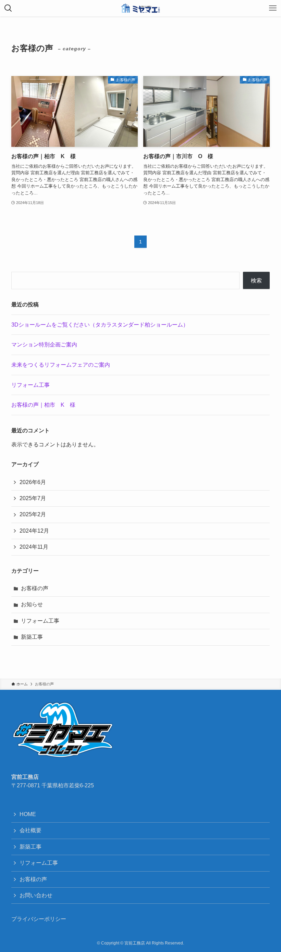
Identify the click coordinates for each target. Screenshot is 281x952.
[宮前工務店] (140, 8)
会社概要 (30, 830)
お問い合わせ (36, 895)
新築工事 (32, 637)
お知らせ (32, 604)
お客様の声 (34, 588)
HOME (28, 814)
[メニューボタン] (273, 8)
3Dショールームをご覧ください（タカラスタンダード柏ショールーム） (99, 325)
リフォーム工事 (30, 385)
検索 (256, 280)
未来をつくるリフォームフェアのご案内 (60, 365)
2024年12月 (34, 531)
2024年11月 (34, 547)
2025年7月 (33, 498)
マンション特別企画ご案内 (44, 344)
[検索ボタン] (8, 8)
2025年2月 (33, 514)
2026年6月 (33, 482)
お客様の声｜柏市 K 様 (43, 405)
